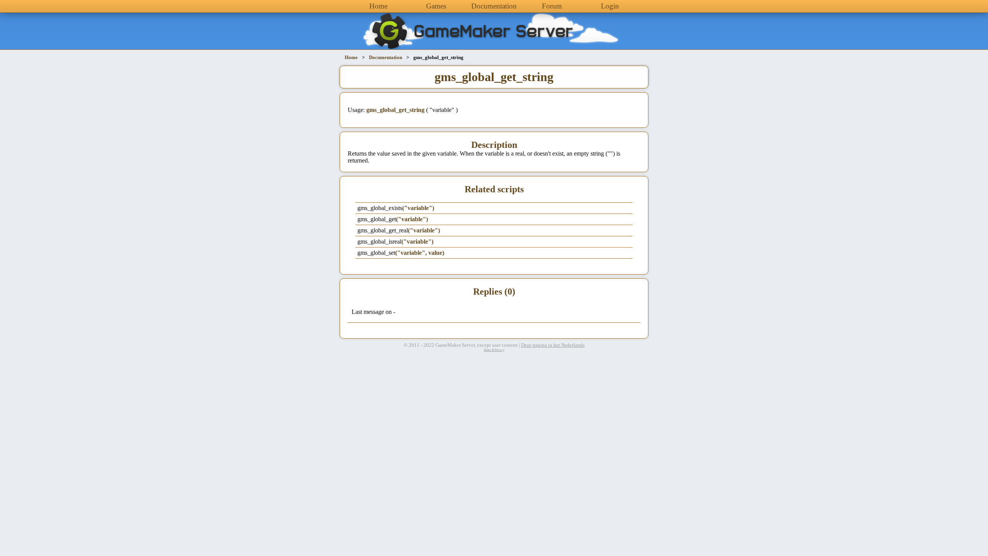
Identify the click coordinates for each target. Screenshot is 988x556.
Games (436, 6)
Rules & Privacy (494, 350)
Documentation (494, 6)
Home (378, 6)
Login (610, 6)
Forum (552, 6)
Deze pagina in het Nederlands (553, 345)
